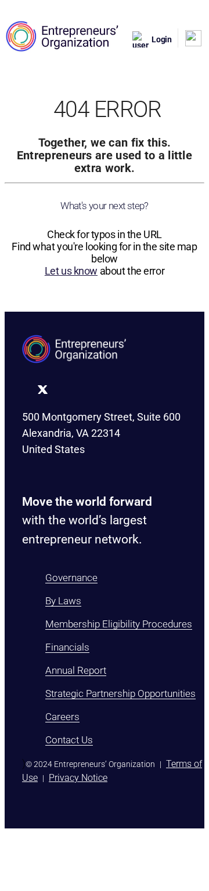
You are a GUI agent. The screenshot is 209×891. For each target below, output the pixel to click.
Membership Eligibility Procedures (118, 624)
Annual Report (75, 670)
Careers (62, 716)
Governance (71, 577)
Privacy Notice (78, 777)
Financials (67, 647)
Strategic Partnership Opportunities (120, 693)
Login (162, 39)
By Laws (63, 601)
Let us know (71, 271)
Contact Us (69, 740)
